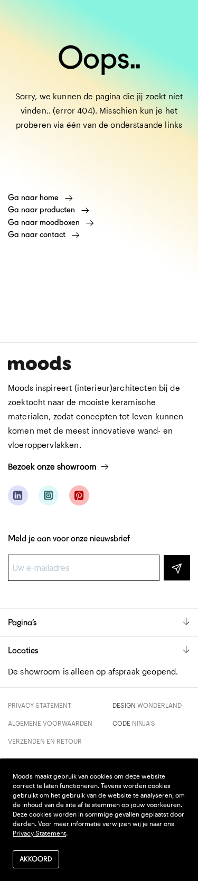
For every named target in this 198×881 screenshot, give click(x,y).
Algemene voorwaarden (50, 723)
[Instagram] (49, 495)
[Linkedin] (18, 495)
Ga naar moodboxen (45, 222)
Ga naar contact (38, 234)
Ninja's (143, 723)
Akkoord (36, 859)
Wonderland (159, 705)
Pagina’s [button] (22, 622)
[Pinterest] (79, 495)
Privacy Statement (39, 705)
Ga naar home (34, 197)
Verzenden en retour (45, 741)
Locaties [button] (23, 650)
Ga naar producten (42, 209)
